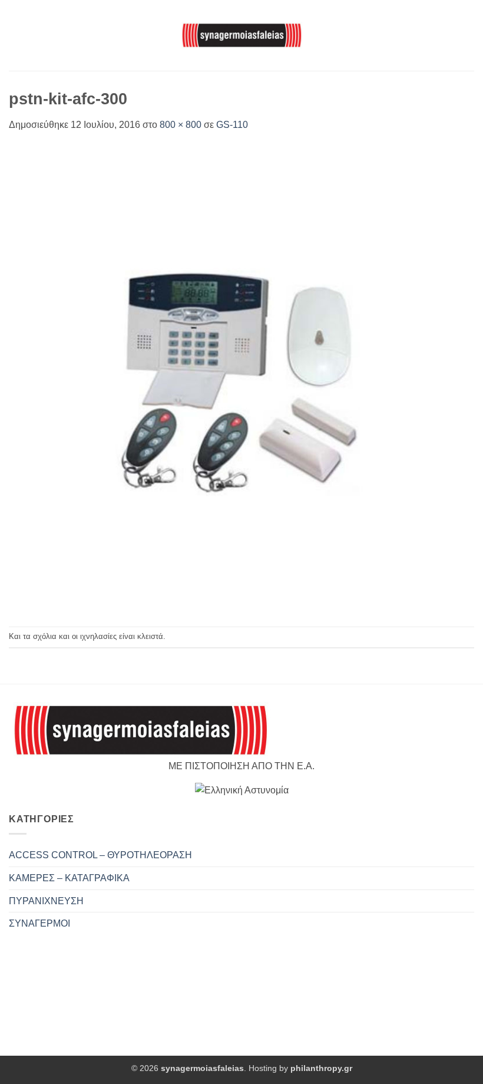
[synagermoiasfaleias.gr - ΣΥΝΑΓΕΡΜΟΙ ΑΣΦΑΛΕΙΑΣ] (241, 35)
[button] (16, 35)
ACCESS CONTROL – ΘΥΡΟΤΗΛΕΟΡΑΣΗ (100, 855)
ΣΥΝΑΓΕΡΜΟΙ (39, 923)
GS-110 (232, 125)
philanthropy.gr (321, 1068)
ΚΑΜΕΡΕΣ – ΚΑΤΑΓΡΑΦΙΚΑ (69, 878)
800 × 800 (180, 125)
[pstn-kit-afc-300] (241, 379)
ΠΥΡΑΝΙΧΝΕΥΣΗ (46, 901)
